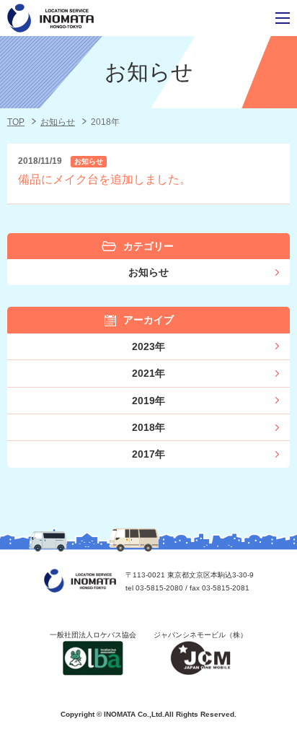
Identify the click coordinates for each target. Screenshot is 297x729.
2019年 (148, 400)
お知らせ (57, 122)
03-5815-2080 (159, 588)
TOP (16, 122)
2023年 (148, 346)
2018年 (148, 427)
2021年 (148, 373)
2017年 (148, 454)
